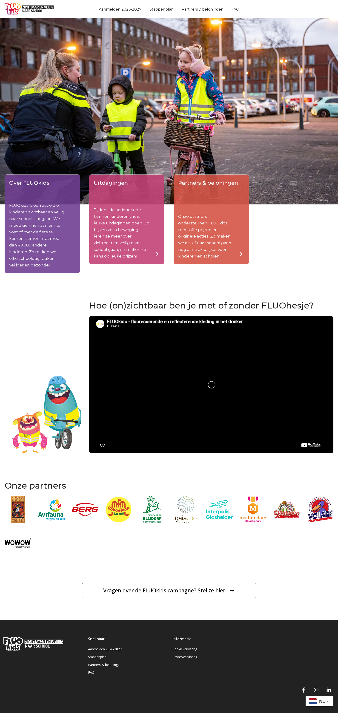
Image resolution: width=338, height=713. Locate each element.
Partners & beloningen (202, 9)
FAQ (235, 9)
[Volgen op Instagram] (316, 690)
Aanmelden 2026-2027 (120, 9)
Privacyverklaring (184, 657)
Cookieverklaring (184, 649)
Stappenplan (161, 9)
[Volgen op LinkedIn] (329, 690)
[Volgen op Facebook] (303, 690)
